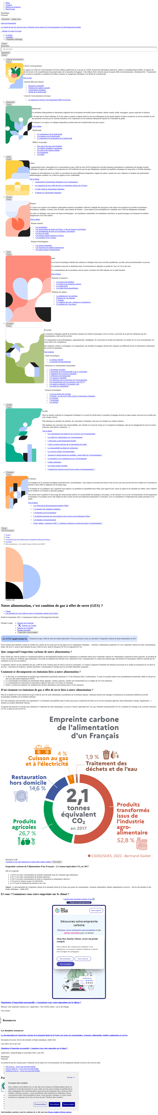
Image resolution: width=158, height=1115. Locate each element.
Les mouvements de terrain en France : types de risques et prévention (61, 229)
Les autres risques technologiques (48, 250)
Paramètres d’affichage (14, 39)
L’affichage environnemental (60, 376)
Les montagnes (42, 152)
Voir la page (27, 78)
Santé (8, 252)
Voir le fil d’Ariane (8, 530)
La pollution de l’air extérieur (67, 296)
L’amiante (60, 300)
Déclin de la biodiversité (37, 92)
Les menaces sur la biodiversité (48, 136)
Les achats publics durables (58, 466)
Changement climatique (37, 90)
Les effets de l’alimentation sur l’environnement (65, 437)
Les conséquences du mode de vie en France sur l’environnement (71, 434)
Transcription (57, 862)
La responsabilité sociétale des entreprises (63, 448)
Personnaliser (40, 1105)
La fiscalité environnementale (60, 362)
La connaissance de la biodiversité (49, 134)
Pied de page (10, 9)
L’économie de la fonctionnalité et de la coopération (68, 372)
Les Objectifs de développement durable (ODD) (51, 506)
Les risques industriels (44, 245)
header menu (16, 19)
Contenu (9, 5)
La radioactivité (62, 286)
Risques (9, 197)
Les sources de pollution (65, 282)
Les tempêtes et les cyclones (46, 238)
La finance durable (56, 360)
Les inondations (41, 227)
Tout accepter (68, 1105)
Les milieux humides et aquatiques (49, 148)
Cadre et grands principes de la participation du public (67, 444)
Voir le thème (37, 126)
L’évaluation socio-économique (44, 513)
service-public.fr (22, 1069)
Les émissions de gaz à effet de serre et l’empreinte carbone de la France (61, 185)
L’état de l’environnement (14, 59)
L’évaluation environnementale (44, 520)
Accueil (8, 535)
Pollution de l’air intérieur (65, 298)
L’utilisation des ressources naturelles (63, 374)
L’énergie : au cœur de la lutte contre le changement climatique (72, 396)
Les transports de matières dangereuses (50, 248)
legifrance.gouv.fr (23, 1071)
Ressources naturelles (36, 86)
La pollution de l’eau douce (66, 304)
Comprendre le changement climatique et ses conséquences (56, 182)
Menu (8, 3)
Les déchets (54, 402)
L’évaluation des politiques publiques (46, 509)
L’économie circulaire (57, 370)
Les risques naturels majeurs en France (50, 236)
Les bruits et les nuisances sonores (68, 284)
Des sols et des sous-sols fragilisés (49, 146)
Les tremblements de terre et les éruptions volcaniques (55, 231)
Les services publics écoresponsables (61, 452)
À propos (9, 35)
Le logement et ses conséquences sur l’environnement (67, 459)
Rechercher (5, 19)
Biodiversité (10, 102)
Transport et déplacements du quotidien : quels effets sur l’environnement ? (75, 455)
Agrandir (28, 862)
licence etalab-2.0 (59, 1112)
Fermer (4, 44)
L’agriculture (54, 400)
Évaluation (10, 472)
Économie (9, 323)
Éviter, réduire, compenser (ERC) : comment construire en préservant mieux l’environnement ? (67, 523)
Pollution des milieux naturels (39, 88)
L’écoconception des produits (60, 394)
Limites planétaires (54, 462)
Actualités (9, 37)
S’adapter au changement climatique (48, 193)
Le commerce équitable (58, 378)
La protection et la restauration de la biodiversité (54, 138)
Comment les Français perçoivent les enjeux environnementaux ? (71, 469)
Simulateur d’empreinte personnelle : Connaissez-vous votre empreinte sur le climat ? (41, 1002)
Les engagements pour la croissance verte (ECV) (67, 382)
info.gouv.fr (21, 1067)
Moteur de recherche (13, 7)
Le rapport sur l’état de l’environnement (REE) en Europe (49, 100)
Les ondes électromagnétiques (67, 288)
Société (9, 405)
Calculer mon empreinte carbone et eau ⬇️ (79, 899)
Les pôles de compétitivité (59, 386)
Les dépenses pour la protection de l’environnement (68, 380)
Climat (8, 157)
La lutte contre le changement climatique (49, 189)
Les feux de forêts (42, 233)
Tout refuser (54, 1105)
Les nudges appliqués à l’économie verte (64, 384)
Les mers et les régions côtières (48, 150)
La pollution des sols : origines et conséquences (73, 302)
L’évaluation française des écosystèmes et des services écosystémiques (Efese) (61, 516)
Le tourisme (54, 398)
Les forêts (40, 154)
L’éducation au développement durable (62, 441)
